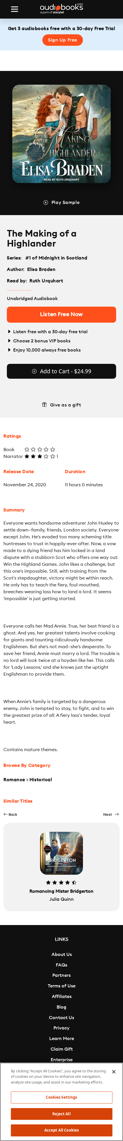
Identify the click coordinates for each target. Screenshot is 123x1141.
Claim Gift (62, 1049)
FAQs (61, 965)
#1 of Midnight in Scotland (56, 258)
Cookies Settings (61, 1097)
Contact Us (61, 1017)
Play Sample (65, 202)
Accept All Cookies (61, 1130)
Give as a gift (65, 405)
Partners (61, 975)
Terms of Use (62, 986)
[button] (10, 814)
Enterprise (62, 1059)
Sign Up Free (62, 40)
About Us (61, 954)
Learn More (61, 1038)
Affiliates (62, 996)
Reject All (61, 1113)
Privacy (61, 1028)
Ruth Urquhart (46, 281)
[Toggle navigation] (14, 9)
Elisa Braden (41, 269)
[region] (61, 1102)
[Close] (114, 1071)
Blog (61, 1007)
